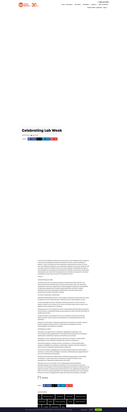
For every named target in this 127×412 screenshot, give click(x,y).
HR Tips (70, 401)
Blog (100, 4)
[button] (32, 139)
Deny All (91, 409)
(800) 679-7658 (103, 2)
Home (63, 4)
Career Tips (60, 396)
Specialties (86, 4)
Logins (105, 7)
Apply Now (99, 7)
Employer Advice (80, 396)
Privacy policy (84, 409)
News (63, 406)
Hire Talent (78, 4)
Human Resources (80, 401)
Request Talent (91, 7)
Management (55, 406)
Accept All (98, 409)
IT (39, 406)
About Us (94, 4)
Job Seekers (69, 4)
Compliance (69, 396)
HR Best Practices (60, 401)
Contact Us (105, 4)
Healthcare (42, 401)
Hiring (50, 401)
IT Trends (45, 406)
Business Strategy (48, 396)
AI (39, 396)
